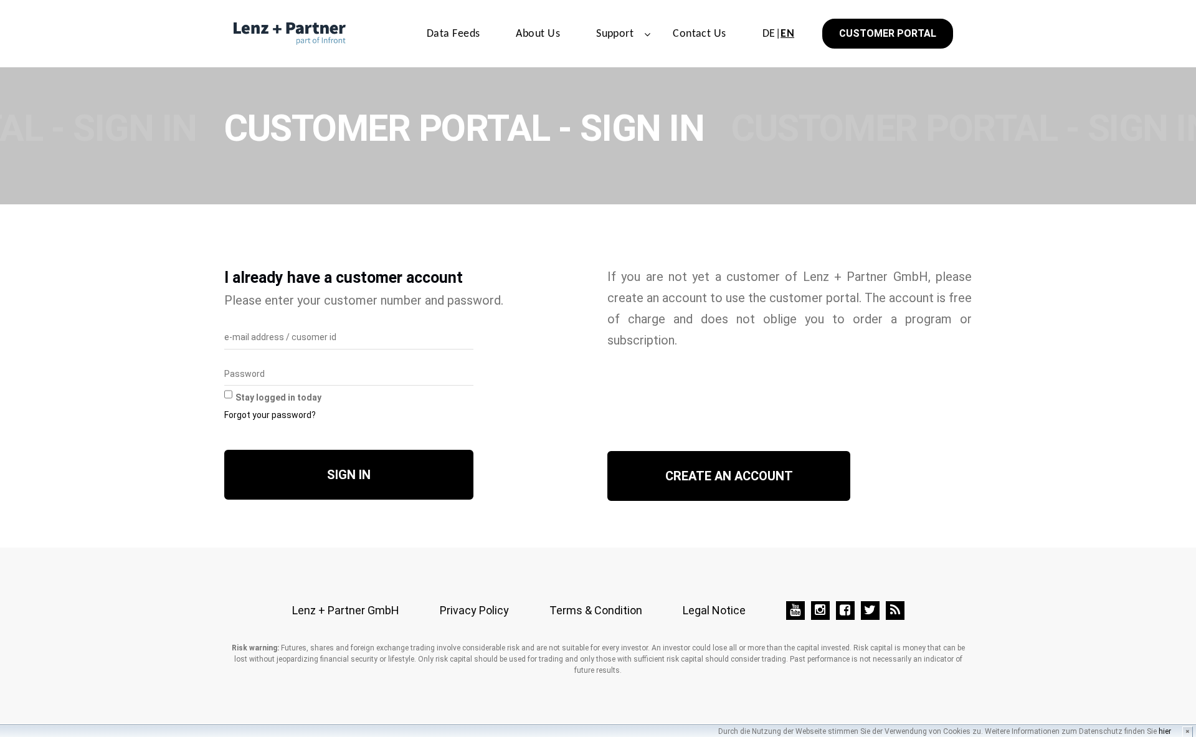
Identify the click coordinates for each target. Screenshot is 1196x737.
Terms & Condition (595, 610)
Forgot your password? (270, 415)
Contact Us (699, 34)
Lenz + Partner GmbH (345, 610)
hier (1165, 731)
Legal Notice (714, 610)
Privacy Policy (474, 610)
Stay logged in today (278, 397)
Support (615, 34)
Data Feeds (453, 34)
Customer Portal (887, 33)
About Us (538, 34)
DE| (778, 34)
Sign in (349, 474)
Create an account (729, 475)
